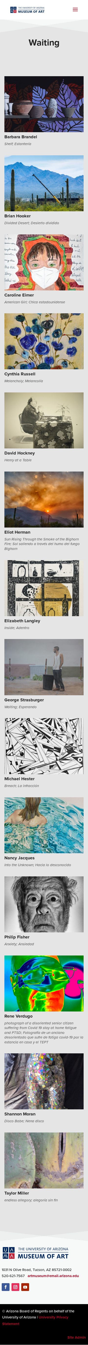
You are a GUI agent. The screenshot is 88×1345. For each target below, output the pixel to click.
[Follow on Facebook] (6, 1287)
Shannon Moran (19, 1114)
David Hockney (19, 453)
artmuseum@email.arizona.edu (53, 1276)
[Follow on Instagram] (15, 1287)
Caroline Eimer (19, 295)
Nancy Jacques (19, 858)
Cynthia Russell (19, 374)
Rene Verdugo (18, 1016)
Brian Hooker (17, 216)
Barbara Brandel (20, 137)
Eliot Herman (17, 532)
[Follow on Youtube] (25, 1287)
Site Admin (76, 1337)
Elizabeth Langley (22, 621)
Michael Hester (19, 779)
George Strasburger (24, 700)
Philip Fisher (16, 937)
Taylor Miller (16, 1193)
